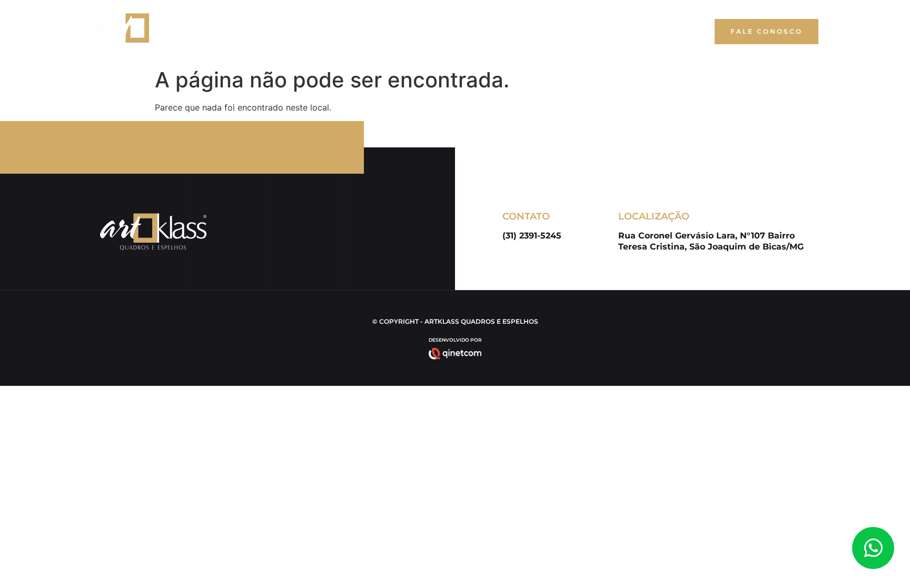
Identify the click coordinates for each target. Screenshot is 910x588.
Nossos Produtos (574, 31)
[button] (766, 31)
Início (435, 31)
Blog (641, 31)
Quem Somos (490, 31)
